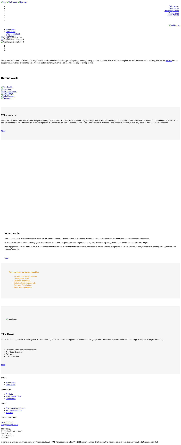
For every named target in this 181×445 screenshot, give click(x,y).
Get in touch (11, 399)
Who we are (10, 382)
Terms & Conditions (14, 410)
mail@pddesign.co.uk (9, 425)
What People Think (13, 396)
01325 (6, 422)
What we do (10, 384)
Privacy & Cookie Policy (15, 408)
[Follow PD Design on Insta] (179, 21)
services (169, 61)
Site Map (9, 413)
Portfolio (9, 394)
